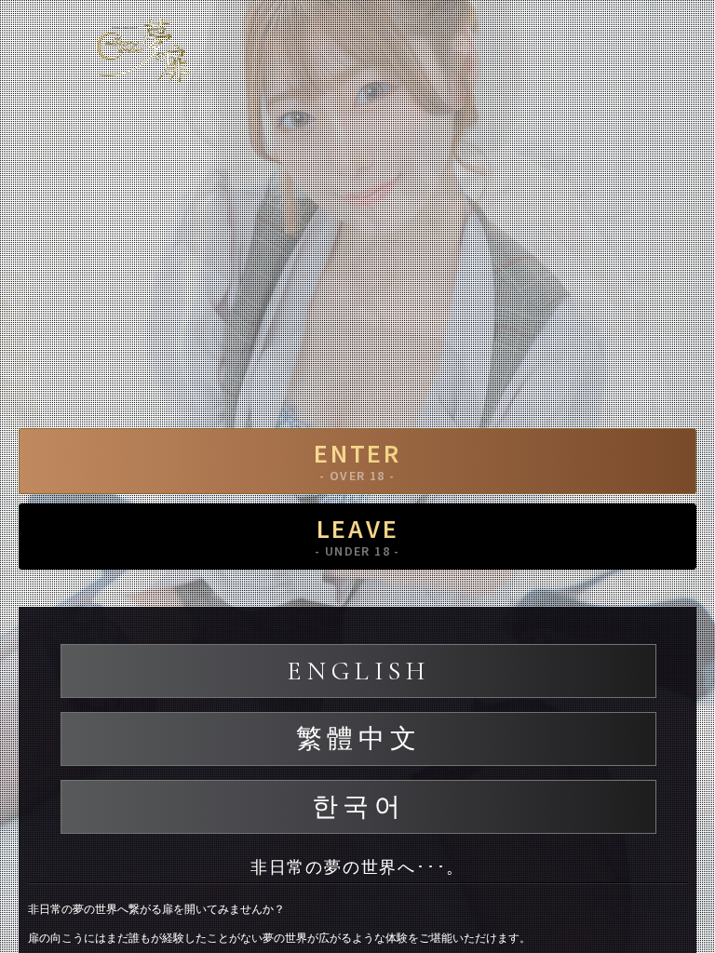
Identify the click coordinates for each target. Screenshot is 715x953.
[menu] (682, 42)
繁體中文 (358, 739)
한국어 (359, 807)
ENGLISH (358, 671)
